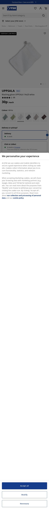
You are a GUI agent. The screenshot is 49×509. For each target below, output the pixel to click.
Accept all (24, 486)
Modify (24, 495)
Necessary (24, 503)
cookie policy (18, 198)
